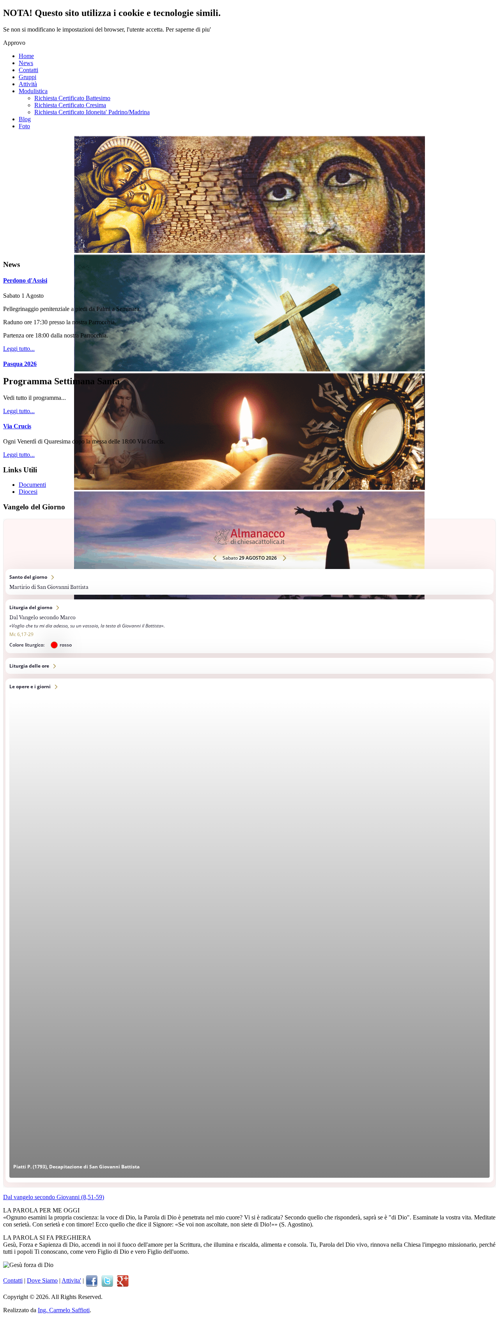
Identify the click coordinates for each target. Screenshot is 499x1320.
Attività (28, 84)
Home (26, 56)
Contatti (28, 70)
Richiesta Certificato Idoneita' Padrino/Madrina (92, 112)
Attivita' (71, 1280)
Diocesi (28, 491)
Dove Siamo (42, 1280)
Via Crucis (17, 426)
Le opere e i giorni (249, 930)
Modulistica (33, 91)
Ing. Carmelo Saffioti (64, 1310)
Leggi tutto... (19, 348)
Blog (25, 119)
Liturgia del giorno (249, 626)
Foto (24, 126)
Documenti (32, 484)
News (26, 63)
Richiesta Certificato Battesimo (72, 98)
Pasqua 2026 (20, 363)
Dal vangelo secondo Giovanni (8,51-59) (53, 1197)
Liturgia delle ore (249, 666)
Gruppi (27, 77)
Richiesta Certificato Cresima (70, 105)
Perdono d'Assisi (25, 280)
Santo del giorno (249, 582)
